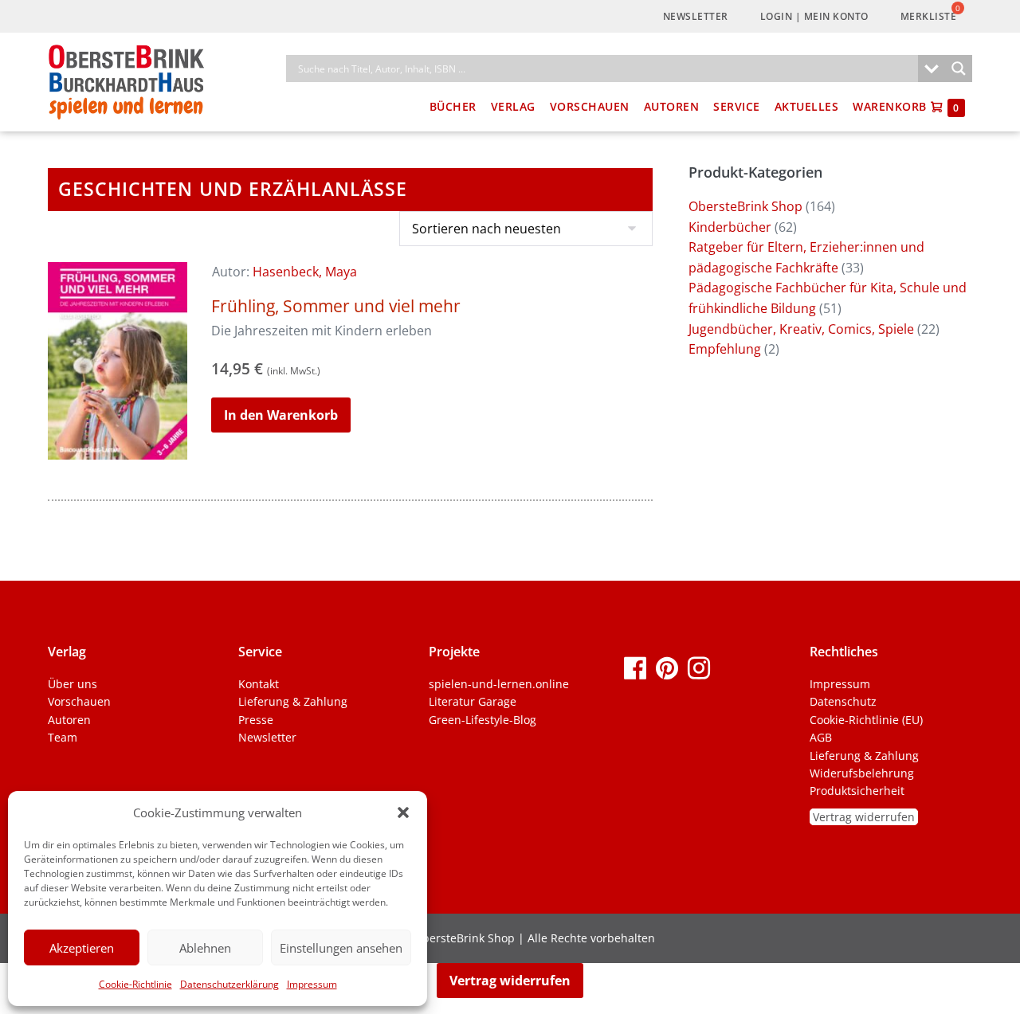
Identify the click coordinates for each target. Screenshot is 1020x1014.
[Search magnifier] (958, 68)
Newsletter (695, 16)
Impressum (312, 984)
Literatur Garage (472, 701)
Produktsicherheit (857, 790)
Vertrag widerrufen (864, 816)
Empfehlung (724, 349)
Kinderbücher (729, 227)
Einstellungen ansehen (341, 948)
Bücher (453, 106)
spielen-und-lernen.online (499, 683)
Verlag (513, 106)
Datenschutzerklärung (229, 984)
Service (736, 106)
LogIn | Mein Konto (814, 16)
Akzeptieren (81, 948)
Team (62, 737)
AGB (821, 737)
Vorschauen (590, 106)
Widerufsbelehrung (862, 773)
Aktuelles (807, 106)
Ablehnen (205, 948)
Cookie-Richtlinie (135, 984)
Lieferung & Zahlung (292, 701)
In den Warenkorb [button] (281, 415)
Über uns (72, 683)
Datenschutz (843, 701)
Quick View (117, 437)
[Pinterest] (667, 667)
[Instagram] (699, 667)
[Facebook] (635, 667)
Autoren (672, 106)
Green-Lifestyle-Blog (482, 719)
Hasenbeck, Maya (305, 271)
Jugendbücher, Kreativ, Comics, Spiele (801, 329)
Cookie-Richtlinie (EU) (866, 719)
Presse (255, 719)
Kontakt (258, 683)
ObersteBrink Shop (745, 206)
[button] (403, 812)
